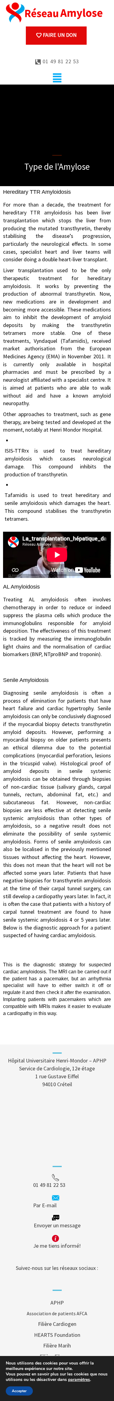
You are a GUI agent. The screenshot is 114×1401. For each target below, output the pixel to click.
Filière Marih (57, 1345)
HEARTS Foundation (57, 1334)
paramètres (79, 1379)
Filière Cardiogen (57, 1323)
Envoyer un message (57, 1225)
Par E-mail (56, 1205)
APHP (57, 1302)
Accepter (19, 1391)
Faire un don (59, 34)
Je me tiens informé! (57, 1245)
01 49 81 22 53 (60, 61)
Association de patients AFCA (57, 1313)
